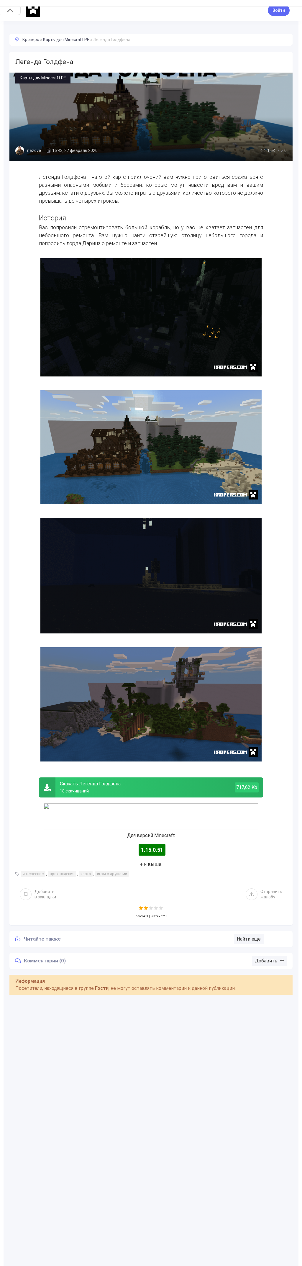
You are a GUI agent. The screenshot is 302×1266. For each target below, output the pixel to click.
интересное (33, 874)
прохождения (62, 874)
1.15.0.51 (152, 850)
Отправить (271, 894)
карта (86, 874)
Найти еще (249, 939)
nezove (34, 150)
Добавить (45, 894)
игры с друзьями (112, 874)
